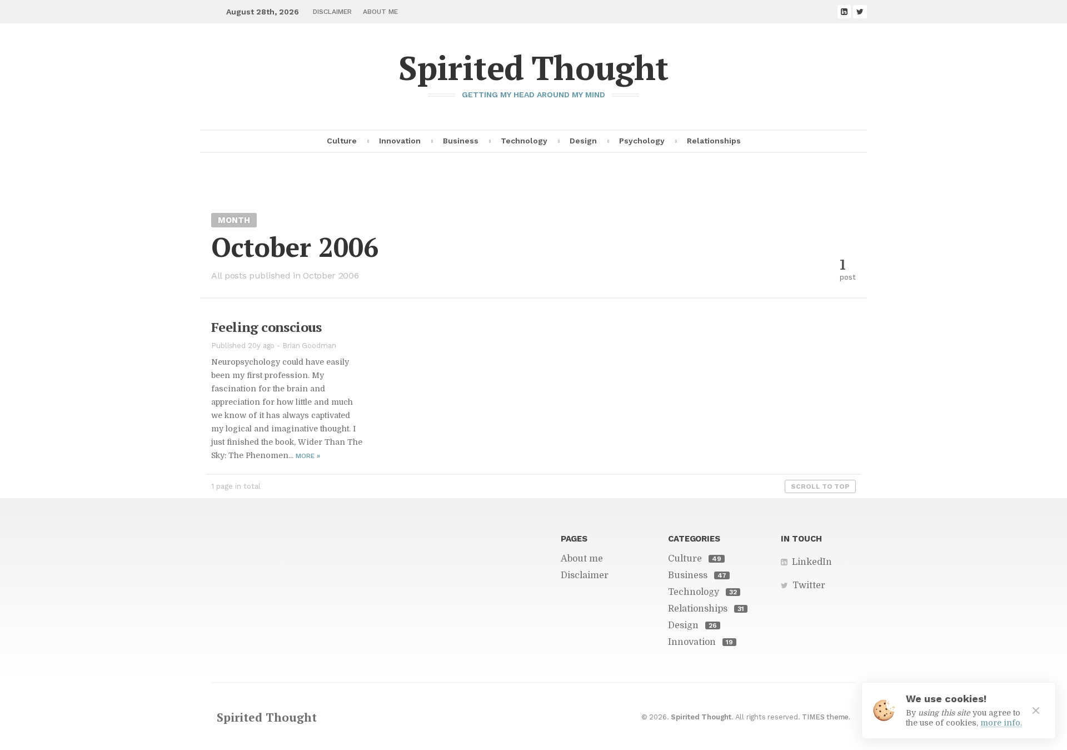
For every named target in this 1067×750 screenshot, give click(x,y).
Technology (524, 140)
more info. (1001, 722)
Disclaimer (332, 12)
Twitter (808, 585)
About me (380, 12)
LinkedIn (812, 562)
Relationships (714, 140)
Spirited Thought (533, 68)
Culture (342, 140)
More (308, 456)
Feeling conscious (266, 327)
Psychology (642, 140)
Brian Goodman (309, 345)
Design (583, 140)
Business (460, 140)
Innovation (400, 140)
